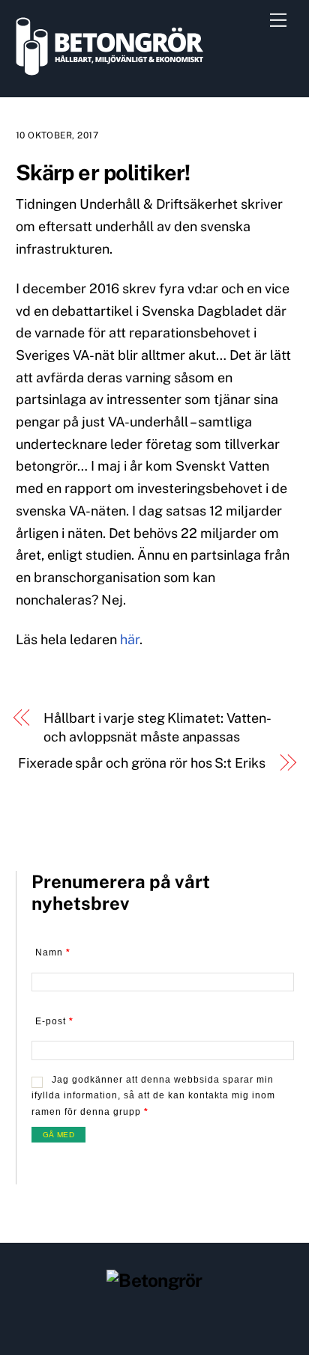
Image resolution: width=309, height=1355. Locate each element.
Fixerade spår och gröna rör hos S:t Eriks (141, 763)
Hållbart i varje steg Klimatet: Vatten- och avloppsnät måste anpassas (156, 727)
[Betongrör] (109, 68)
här (130, 639)
